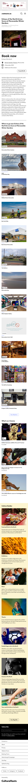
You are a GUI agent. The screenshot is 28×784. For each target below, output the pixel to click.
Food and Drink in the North (9, 527)
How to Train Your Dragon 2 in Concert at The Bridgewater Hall (12, 468)
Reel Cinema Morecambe (7, 244)
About (3, 744)
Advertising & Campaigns (8, 757)
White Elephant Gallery (7, 313)
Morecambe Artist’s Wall (7, 337)
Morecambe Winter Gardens (8, 150)
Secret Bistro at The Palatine (5, 361)
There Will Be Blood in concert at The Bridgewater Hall (14, 493)
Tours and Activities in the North (10, 707)
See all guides (14, 720)
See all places (14, 414)
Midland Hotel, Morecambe (8, 197)
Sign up (24, 731)
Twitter (5, 771)
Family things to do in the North (10, 646)
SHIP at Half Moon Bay (6, 174)
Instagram (12, 771)
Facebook (20, 771)
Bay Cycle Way (5, 221)
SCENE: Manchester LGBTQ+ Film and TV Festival (13, 442)
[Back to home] (6, 13)
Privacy (3, 747)
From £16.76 (21, 71)
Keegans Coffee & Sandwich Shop (9, 408)
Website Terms (5, 751)
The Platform (4, 268)
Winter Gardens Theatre (11, 62)
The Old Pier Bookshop (7, 385)
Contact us (4, 741)
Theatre (4, 617)
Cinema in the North (7, 676)
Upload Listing (5, 763)
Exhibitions (4, 556)
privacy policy (10, 735)
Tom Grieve (4, 25)
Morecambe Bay (5, 290)
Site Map (4, 760)
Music (3, 586)
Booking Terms (5, 754)
